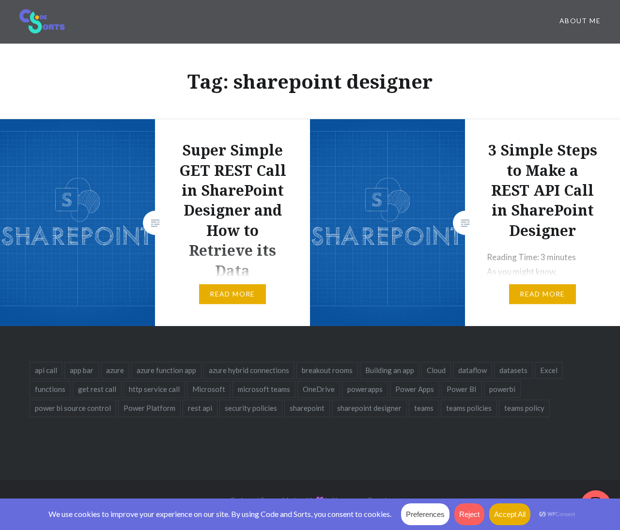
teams (424, 408)
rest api (200, 408)
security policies (251, 408)
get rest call (97, 389)
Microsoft (208, 389)
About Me (580, 20)
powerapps (365, 389)
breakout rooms (327, 370)
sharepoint (307, 408)
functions (50, 389)
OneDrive (319, 389)
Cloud (436, 370)
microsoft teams (264, 389)
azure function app (166, 370)
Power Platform (149, 408)
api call (46, 370)
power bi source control (73, 408)
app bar (81, 370)
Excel (549, 370)
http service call (154, 389)
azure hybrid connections (249, 370)
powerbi (502, 389)
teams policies (469, 408)
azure (115, 370)
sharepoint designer (369, 408)
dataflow (472, 370)
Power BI (462, 389)
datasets (513, 370)
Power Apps (414, 389)
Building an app (389, 370)
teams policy (524, 408)
